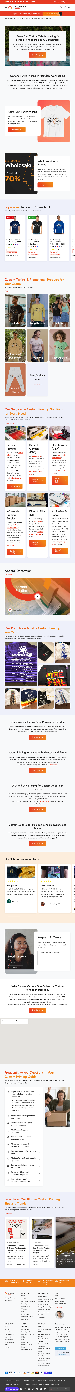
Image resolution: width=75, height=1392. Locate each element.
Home (8, 18)
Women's (24, 1309)
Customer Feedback (44, 1384)
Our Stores (34, 1384)
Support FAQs (15, 967)
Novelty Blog (25, 1342)
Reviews (40, 1314)
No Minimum (25, 1314)
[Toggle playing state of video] (37, 596)
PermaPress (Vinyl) (44, 1304)
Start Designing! (37, 55)
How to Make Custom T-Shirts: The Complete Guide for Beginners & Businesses (16, 1249)
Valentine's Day (9, 1334)
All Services (41, 1317)
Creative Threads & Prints (27, 1346)
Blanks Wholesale (43, 1312)
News (52, 1384)
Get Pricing (14, 486)
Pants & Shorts (26, 1306)
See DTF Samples (35, 543)
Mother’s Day (9, 1339)
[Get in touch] (65, 7)
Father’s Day (8, 1337)
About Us (26, 1380)
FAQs (23, 1337)
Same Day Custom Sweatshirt (44, 1345)
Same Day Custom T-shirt (44, 1330)
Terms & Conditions (42, 1380)
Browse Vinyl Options (57, 480)
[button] (6, 7)
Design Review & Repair (45, 1307)
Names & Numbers (44, 1309)
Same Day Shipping (27, 1316)
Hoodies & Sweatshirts (28, 1301)
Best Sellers (8, 1332)
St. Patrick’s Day (9, 1342)
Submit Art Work (58, 551)
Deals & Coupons (26, 1349)
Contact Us (58, 1307)
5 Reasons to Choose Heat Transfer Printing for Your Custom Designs (41, 1249)
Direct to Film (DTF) (44, 1302)
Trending (7, 1329)
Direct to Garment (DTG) (45, 1299)
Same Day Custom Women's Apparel (44, 1364)
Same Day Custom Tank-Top (44, 1340)
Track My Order (26, 1332)
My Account (66, 2)
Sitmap (57, 1384)
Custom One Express (14, 1380)
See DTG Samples (35, 480)
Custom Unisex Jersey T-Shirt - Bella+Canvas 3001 (35, 242)
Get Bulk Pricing (13, 552)
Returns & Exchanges (27, 1334)
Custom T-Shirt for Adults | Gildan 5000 (13, 241)
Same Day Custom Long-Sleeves (44, 1355)
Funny (6, 1345)
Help (58, 2)
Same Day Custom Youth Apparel (44, 1360)
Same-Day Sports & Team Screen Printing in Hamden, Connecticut (31, 18)
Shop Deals (44, 185)
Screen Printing (42, 1296)
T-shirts (23, 1299)
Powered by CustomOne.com (12, 1384)
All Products (25, 1319)
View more (36, 385)
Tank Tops (24, 1304)
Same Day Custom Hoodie (44, 1335)
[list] (37, 345)
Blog (22, 1339)
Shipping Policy (61, 1380)
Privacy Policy (52, 1380)
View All (7, 291)
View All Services (10, 423)
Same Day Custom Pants (44, 1350)
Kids (22, 1311)
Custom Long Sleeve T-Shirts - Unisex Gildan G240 (57, 242)
